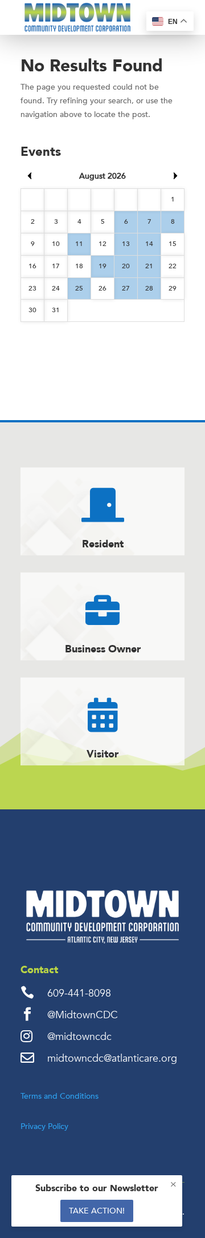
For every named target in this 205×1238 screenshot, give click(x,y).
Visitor (102, 754)
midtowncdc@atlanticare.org (112, 1058)
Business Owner (103, 649)
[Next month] (175, 176)
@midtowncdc (79, 1037)
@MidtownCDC (82, 1015)
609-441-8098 (79, 993)
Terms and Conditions (59, 1096)
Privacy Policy (44, 1126)
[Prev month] (29, 176)
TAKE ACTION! (97, 1210)
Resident (103, 544)
